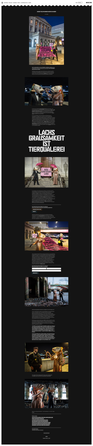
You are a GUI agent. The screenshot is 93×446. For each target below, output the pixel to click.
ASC (32, 201)
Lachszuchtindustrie (42, 215)
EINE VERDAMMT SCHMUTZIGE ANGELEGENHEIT (40, 421)
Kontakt (29, 2)
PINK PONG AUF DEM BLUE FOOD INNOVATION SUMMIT (41, 423)
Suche (77, 2)
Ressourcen (10, 2)
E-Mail (49, 438)
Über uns (19, 2)
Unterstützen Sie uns (24, 2)
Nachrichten (6, 2)
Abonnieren (35, 272)
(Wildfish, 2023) (46, 121)
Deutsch (79, 2)
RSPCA (45, 73)
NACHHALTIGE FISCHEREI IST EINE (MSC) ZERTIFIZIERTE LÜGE (42, 417)
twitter (47, 438)
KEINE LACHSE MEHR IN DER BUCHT (38, 418)
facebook (44, 438)
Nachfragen (15, 2)
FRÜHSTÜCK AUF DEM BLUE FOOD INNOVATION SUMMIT (41, 422)
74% (32, 120)
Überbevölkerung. (34, 123)
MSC (51, 109)
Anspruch (49, 124)
